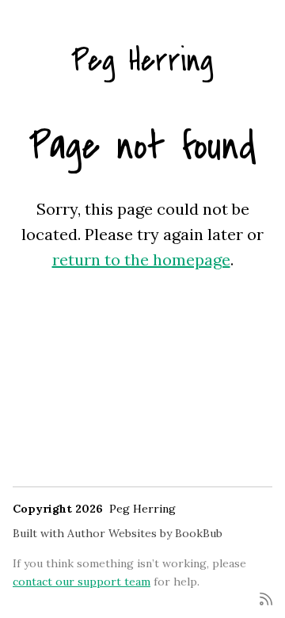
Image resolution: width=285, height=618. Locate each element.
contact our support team (81, 581)
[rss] (266, 597)
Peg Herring (142, 60)
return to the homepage (141, 259)
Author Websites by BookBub (144, 533)
